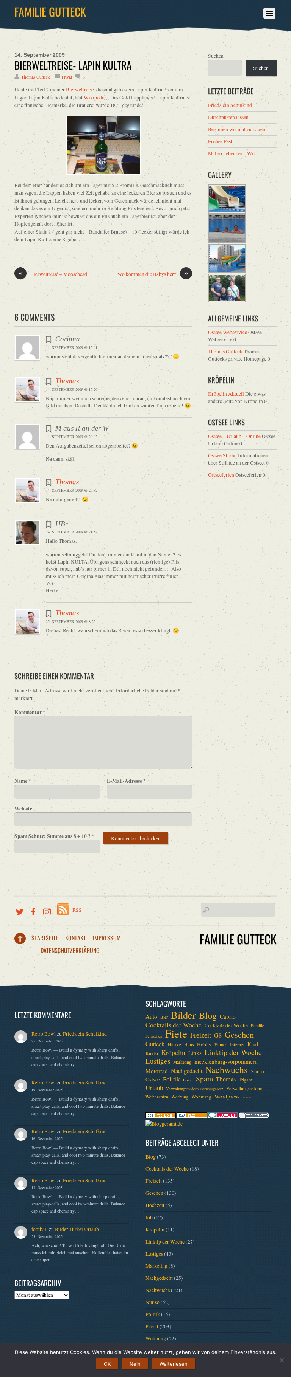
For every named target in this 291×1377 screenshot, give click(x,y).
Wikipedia (95, 97)
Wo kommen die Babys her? (152, 273)
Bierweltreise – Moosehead (53, 273)
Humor (220, 1044)
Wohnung (201, 1096)
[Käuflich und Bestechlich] (161, 1116)
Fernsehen (154, 1036)
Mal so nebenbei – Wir (231, 153)
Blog (208, 1015)
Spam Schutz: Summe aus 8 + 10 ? (54, 836)
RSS (77, 909)
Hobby (204, 1044)
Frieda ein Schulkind (230, 105)
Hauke (174, 1044)
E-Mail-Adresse (126, 781)
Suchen (216, 56)
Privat (67, 77)
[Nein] (281, 1360)
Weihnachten (157, 1097)
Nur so (257, 1071)
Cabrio (228, 1016)
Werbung (179, 1097)
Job (149, 1217)
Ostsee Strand (222, 455)
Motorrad (157, 1071)
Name (22, 781)
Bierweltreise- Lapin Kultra (72, 65)
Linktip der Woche (233, 1052)
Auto (151, 1016)
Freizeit (200, 1035)
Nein (135, 1364)
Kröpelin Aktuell (226, 393)
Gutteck (155, 1044)
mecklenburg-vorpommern (226, 1061)
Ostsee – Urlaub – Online (234, 436)
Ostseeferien (221, 474)
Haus (189, 1044)
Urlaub (154, 1088)
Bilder (183, 1015)
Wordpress (226, 1096)
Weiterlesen (174, 1364)
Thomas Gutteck (35, 77)
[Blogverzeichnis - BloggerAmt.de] (164, 1123)
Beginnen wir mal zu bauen (236, 129)
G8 (218, 1035)
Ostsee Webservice (227, 332)
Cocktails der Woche (174, 1025)
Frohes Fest (220, 141)
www (247, 1097)
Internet (237, 1044)
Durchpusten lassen (228, 117)
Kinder (152, 1053)
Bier (164, 1017)
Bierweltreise (80, 89)
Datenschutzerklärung (70, 950)
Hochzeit (155, 1205)
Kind (252, 1044)
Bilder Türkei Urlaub (77, 1229)
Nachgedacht (186, 1071)
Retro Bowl (43, 1033)
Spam (204, 1079)
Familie (257, 1025)
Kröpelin (173, 1052)
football (39, 1229)
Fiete (176, 1033)
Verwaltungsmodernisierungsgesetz (194, 1088)
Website (23, 808)
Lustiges (158, 1061)
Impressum (107, 937)
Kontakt (75, 937)
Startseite (44, 937)
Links (195, 1052)
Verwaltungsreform (244, 1088)
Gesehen (239, 1034)
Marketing (182, 1062)
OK (107, 1364)
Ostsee (153, 1079)
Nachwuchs (226, 1069)
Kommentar (29, 712)
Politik (171, 1079)
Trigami (246, 1080)
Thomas (67, 381)
